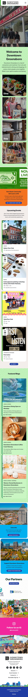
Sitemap (14, 694)
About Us (13, 670)
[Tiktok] (17, 667)
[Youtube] (21, 667)
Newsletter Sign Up (13, 677)
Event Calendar (13, 673)
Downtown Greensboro (15, 689)
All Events (13, 364)
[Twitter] (11, 667)
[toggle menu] (25, 2)
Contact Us (13, 675)
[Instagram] (14, 667)
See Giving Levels (14, 583)
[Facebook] (7, 667)
